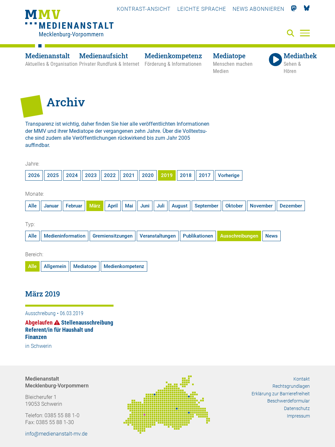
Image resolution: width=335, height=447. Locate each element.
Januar (51, 206)
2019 (167, 175)
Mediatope (85, 266)
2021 (129, 175)
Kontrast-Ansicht (144, 9)
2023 (91, 175)
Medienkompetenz (124, 266)
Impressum (298, 416)
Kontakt (301, 379)
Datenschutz (297, 408)
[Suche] (292, 33)
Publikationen (198, 236)
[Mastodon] (294, 9)
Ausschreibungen (239, 236)
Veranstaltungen (158, 236)
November (261, 206)
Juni (145, 206)
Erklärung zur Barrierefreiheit (281, 393)
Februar (74, 206)
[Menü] (305, 33)
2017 (205, 175)
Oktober (234, 206)
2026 (34, 175)
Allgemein (55, 266)
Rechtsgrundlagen (291, 386)
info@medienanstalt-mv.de (56, 434)
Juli (161, 206)
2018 (186, 175)
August (179, 206)
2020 (148, 175)
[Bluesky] (307, 9)
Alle (32, 206)
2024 (72, 175)
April (113, 206)
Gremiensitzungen (112, 236)
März (94, 206)
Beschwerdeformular (288, 400)
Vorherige (228, 175)
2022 (110, 175)
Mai (129, 206)
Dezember (291, 206)
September (206, 206)
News (271, 236)
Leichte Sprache (201, 9)
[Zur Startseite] (69, 24)
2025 (53, 175)
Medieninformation (64, 236)
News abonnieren (258, 9)
